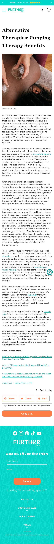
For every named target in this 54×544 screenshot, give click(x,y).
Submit (27, 481)
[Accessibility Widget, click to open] (50, 272)
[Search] (42, 10)
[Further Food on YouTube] (39, 433)
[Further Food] (16, 10)
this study (32, 295)
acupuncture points (42, 154)
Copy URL (27, 413)
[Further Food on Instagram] (21, 433)
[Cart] (49, 10)
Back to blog (46, 390)
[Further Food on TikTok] (33, 433)
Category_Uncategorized (17, 383)
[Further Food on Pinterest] (27, 433)
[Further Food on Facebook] (15, 433)
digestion (6, 256)
